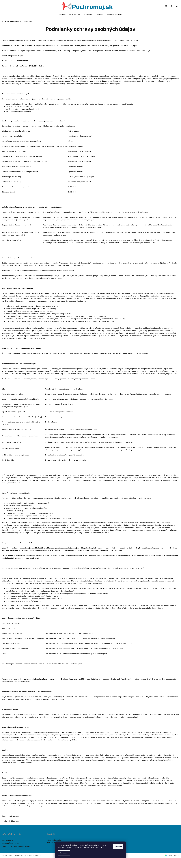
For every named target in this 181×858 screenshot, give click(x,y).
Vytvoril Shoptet (173, 855)
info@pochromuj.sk (54, 840)
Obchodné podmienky (10, 843)
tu (104, 847)
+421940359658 (53, 843)
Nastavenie (63, 853)
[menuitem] (62, 14)
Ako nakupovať (7, 840)
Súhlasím (118, 846)
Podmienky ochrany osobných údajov (16, 846)
